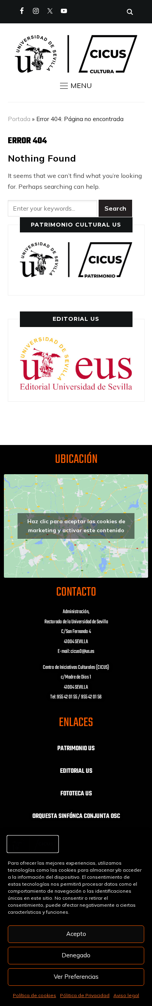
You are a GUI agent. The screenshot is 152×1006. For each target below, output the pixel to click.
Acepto (76, 933)
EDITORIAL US (76, 771)
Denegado (76, 955)
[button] (76, 85)
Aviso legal (126, 995)
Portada (19, 119)
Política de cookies (34, 995)
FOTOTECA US (76, 794)
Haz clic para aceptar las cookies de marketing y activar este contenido (76, 526)
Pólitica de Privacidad (85, 995)
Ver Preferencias (76, 976)
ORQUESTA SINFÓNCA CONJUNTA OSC (76, 816)
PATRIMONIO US (76, 749)
